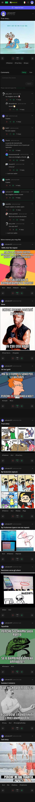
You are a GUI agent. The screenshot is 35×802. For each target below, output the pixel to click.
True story (5, 424)
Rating (24, 72)
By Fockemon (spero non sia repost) (15, 527)
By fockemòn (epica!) (9, 472)
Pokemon (10, 63)
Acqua (26, 63)
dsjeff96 (7, 179)
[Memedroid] (6, 2)
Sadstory (14, 785)
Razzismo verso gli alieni (11, 570)
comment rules (21, 88)
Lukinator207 (11, 13)
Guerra (24, 288)
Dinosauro (6, 666)
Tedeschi (16, 288)
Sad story (5, 739)
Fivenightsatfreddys (20, 723)
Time (30, 72)
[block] (33, 13)
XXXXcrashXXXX (13, 214)
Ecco (12, 400)
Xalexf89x (8, 204)
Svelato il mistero (8, 683)
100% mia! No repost (9, 248)
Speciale (18, 554)
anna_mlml (8, 94)
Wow (3, 304)
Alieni (4, 610)
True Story (18, 63)
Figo (25, 511)
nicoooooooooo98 (14, 154)
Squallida (5, 626)
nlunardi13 (11, 164)
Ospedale (16, 353)
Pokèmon (5, 455)
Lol (4, 288)
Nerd (9, 288)
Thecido (7, 140)
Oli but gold (5, 369)
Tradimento (24, 785)
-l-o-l (6, 116)
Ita (8, 785)
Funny (5, 723)
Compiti (5, 400)
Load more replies (12, 173)
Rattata (18, 511)
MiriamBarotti (12, 103)
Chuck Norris (6, 353)
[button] (28, 2)
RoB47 (7, 128)
